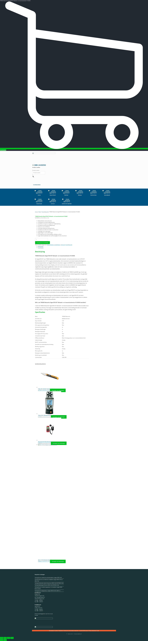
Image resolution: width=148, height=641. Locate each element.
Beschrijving (40, 246)
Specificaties (40, 248)
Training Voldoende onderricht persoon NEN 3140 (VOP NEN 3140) (49, 583)
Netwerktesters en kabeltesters (53, 245)
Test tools (63, 245)
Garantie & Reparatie (83, 630)
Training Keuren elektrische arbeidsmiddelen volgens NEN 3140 (48, 577)
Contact (56, 630)
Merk (40, 212)
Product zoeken (35, 170)
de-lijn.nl (80, 634)
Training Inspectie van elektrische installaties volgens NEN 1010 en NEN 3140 (49, 580)
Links (98, 630)
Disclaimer (60, 630)
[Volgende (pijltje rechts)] (5, 640)
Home (36, 212)
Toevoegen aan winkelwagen (42, 242)
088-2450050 (40, 165)
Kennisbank (51, 630)
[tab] (63, 246)
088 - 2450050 (39, 600)
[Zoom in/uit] (1, 638)
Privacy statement (92, 630)
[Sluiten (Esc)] (12, 638)
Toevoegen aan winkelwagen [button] (58, 390)
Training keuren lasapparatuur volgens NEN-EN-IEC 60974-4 (47, 590)
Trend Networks (45, 212)
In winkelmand (3, 150)
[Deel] (8, 638)
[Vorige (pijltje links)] (1, 640)
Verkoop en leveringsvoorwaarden (71, 630)
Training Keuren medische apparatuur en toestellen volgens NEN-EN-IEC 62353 (49, 587)
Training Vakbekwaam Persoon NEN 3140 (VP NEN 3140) (47, 585)
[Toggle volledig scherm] (5, 638)
